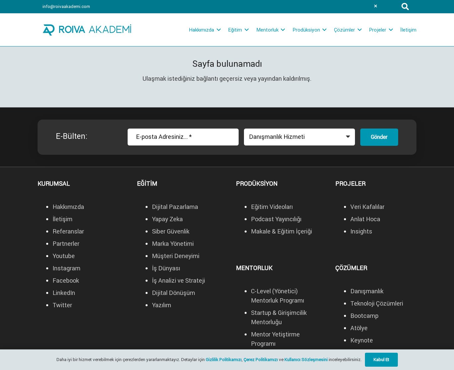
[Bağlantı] (87, 30)
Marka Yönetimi (173, 243)
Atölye (359, 328)
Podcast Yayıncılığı (276, 219)
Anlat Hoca (365, 219)
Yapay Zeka (167, 219)
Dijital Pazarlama (175, 207)
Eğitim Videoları (272, 207)
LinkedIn (64, 293)
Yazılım (161, 305)
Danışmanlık (367, 291)
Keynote (361, 340)
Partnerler (66, 243)
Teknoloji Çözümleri (376, 303)
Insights (361, 231)
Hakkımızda (68, 207)
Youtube (64, 256)
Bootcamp (364, 316)
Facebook (66, 280)
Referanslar (68, 231)
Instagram (66, 268)
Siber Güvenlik (170, 231)
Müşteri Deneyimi (175, 256)
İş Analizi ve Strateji (178, 280)
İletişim (62, 219)
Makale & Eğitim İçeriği (281, 231)
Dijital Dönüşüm (173, 293)
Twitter (62, 305)
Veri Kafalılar (367, 207)
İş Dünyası (166, 268)
